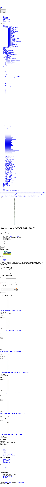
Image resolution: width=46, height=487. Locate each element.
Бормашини (5, 48)
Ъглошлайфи (5, 51)
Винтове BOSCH (8, 144)
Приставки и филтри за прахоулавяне (12, 109)
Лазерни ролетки (8, 69)
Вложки (6, 100)
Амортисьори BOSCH (9, 137)
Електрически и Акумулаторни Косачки (12, 60)
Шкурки (6, 92)
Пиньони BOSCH (8, 140)
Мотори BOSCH (8, 155)
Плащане (4, 450)
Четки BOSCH (8, 135)
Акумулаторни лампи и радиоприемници (13, 41)
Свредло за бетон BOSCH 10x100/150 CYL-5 (11, 310)
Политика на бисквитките (8, 453)
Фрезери (6, 101)
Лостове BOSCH (8, 170)
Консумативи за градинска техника (12, 117)
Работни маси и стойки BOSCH (11, 106)
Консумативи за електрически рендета (12, 118)
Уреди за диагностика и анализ (11, 83)
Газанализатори (8, 84)
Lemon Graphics (8, 482)
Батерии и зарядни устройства (11, 99)
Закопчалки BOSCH (9, 149)
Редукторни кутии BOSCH (10, 166)
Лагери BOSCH (8, 132)
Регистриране (7, 3)
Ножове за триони (8, 96)
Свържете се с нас (6, 21)
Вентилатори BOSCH (9, 145)
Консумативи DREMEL (9, 102)
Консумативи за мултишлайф (10, 103)
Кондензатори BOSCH (9, 164)
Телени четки (7, 114)
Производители (6, 460)
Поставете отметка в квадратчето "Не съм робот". (10, 287)
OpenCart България (20, 482)
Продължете (3, 292)
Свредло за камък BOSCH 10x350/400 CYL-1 (11, 190)
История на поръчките (7, 468)
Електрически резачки (9, 61)
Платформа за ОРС (6, 462)
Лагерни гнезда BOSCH (9, 169)
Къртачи (4, 49)
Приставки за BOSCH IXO (10, 105)
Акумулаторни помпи (9, 42)
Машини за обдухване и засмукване (12, 64)
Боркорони (7, 94)
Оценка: (2, 284)
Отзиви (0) (5, 260)
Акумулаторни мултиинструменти (11, 31)
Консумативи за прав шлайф (10, 104)
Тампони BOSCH (8, 174)
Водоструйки (7, 55)
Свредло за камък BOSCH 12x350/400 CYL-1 (11, 351)
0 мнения (2, 230)
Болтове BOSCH (8, 143)
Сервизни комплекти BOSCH (10, 173)
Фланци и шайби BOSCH (10, 180)
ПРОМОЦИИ (5, 17)
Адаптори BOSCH (8, 138)
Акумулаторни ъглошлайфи (10, 29)
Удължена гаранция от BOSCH (9, 455)
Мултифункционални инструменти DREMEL (11, 76)
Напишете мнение (8, 230)
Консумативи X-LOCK (9, 116)
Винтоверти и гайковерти (8, 50)
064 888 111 (5, 477)
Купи (2, 249)
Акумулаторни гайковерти (10, 35)
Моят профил (5, 467)
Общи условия (5, 452)
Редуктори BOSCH (8, 178)
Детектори (7, 72)
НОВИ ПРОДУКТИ (6, 19)
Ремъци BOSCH (8, 136)
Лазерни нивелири (8, 70)
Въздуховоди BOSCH (9, 167)
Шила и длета (7, 91)
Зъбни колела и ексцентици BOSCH (12, 150)
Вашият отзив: (3, 282)
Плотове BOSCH (8, 157)
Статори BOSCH (8, 181)
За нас (4, 449)
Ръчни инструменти (6, 78)
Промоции (5, 461)
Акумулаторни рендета (9, 30)
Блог (3, 20)
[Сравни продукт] (4, 317)
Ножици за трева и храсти (10, 62)
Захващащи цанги (8, 107)
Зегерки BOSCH (8, 148)
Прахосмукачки (8, 56)
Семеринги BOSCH (9, 172)
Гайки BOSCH (8, 147)
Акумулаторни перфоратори (10, 39)
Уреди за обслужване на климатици (12, 85)
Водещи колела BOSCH (9, 159)
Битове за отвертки (8, 97)
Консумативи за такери (9, 93)
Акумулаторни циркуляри (10, 32)
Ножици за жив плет (9, 63)
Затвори (2, 256)
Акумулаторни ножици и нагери (11, 44)
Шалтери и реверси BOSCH (10, 177)
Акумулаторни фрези (9, 33)
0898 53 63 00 (5, 476)
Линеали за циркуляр (9, 110)
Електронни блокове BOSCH (10, 139)
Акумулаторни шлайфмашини (11, 40)
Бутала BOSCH (8, 158)
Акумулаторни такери (9, 37)
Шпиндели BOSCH (8, 179)
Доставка (4, 451)
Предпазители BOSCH (9, 156)
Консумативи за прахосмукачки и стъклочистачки (14, 98)
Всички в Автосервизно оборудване (12, 82)
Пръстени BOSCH (8, 142)
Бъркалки (7, 115)
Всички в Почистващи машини (11, 54)
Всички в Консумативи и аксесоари (12, 88)
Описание (5, 259)
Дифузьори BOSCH (9, 163)
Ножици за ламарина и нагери (8, 80)
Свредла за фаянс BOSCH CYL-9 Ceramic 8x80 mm (12, 434)
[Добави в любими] (3, 317)
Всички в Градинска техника (10, 58)
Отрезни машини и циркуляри (8, 75)
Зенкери (6, 111)
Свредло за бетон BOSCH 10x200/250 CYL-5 (11, 330)
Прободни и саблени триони (8, 52)
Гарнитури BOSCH (8, 168)
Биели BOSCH (8, 133)
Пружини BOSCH (8, 165)
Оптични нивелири (8, 71)
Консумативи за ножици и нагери (11, 112)
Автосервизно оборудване (8, 81)
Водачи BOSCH (8, 162)
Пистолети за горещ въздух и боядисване (11, 77)
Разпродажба (5, 18)
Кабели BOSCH (8, 154)
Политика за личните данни (8, 454)
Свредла (6, 89)
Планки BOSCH (8, 141)
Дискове (6, 90)
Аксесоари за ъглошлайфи (10, 108)
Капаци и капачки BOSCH (10, 151)
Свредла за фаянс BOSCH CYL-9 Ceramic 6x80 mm (12, 413)
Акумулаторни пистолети (10, 34)
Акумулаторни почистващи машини (12, 38)
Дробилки (7, 65)
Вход (6, 4)
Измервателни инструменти (8, 67)
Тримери (6, 59)
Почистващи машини (7, 53)
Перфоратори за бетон (7, 47)
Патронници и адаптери (9, 95)
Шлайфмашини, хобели (7, 66)
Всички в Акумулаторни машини (11, 27)
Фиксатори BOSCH (9, 161)
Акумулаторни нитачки (9, 43)
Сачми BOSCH (8, 171)
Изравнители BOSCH (9, 153)
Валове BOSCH (8, 129)
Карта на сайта (5, 470)
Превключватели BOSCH (10, 130)
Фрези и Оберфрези (6, 74)
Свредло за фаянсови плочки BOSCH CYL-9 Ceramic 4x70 (14, 372)
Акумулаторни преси (9, 45)
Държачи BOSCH (8, 175)
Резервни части (18, 196)
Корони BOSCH (8, 134)
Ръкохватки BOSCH (9, 131)
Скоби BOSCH (8, 176)
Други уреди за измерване (10, 73)
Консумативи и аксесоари (8, 87)
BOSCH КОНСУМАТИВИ (14, 236)
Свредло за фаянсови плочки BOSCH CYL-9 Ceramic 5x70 (14, 392)
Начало (4, 16)
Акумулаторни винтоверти (10, 28)
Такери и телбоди (6, 79)
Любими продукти (6, 469)
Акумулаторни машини (7, 26)
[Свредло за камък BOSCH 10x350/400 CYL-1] (14, 225)
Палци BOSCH (8, 160)
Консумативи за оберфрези (10, 113)
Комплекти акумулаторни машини (11, 46)
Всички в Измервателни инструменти (12, 68)
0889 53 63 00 (10, 476)
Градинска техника (6, 57)
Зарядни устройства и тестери (10, 86)
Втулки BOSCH (8, 146)
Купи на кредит (6, 249)
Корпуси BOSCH (8, 152)
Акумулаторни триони (9, 36)
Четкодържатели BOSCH (10, 182)
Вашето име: (2, 277)
